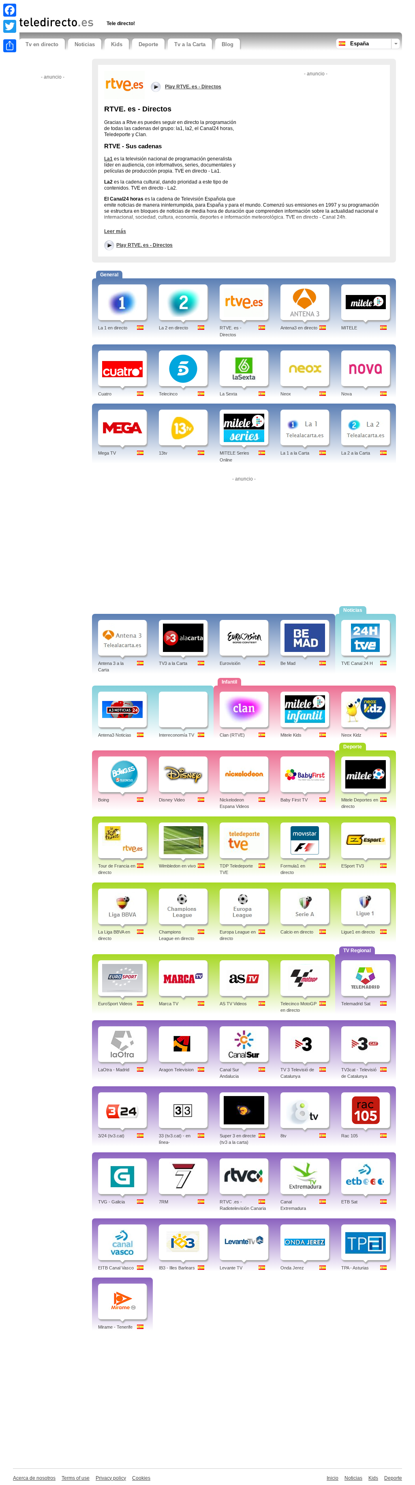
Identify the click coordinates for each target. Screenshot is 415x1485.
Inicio (332, 1478)
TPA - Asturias (355, 1267)
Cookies (141, 1478)
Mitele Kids (291, 735)
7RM (163, 1201)
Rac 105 (349, 1135)
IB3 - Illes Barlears (177, 1267)
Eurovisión (230, 663)
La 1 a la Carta (294, 453)
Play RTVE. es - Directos (144, 245)
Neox (285, 393)
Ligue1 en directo (358, 931)
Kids (116, 44)
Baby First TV (294, 799)
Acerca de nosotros (34, 1478)
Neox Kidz (351, 735)
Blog (227, 44)
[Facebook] (10, 10)
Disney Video (172, 799)
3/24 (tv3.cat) (111, 1135)
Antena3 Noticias (114, 735)
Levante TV (231, 1267)
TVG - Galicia (111, 1201)
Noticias (85, 44)
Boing (103, 799)
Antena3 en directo (298, 327)
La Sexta (228, 393)
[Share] (10, 46)
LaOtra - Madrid (113, 1069)
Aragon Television (176, 1069)
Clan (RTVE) (232, 735)
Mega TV (107, 453)
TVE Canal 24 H (357, 663)
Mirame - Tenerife (115, 1327)
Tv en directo (42, 44)
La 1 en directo (112, 327)
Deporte (148, 44)
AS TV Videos (233, 1003)
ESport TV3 (352, 865)
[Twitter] (10, 26)
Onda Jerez (292, 1267)
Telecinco (168, 393)
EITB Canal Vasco (116, 1267)
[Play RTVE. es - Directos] (124, 85)
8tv (283, 1135)
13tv (163, 453)
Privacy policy (111, 1478)
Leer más (115, 231)
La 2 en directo (173, 327)
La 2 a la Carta (355, 453)
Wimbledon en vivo (177, 865)
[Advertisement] (114, 7)
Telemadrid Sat (355, 1003)
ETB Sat (349, 1201)
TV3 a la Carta (173, 663)
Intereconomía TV (176, 735)
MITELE (349, 327)
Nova (346, 393)
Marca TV (168, 1003)
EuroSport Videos (115, 1003)
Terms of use (76, 1478)
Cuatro (104, 393)
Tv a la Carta (189, 44)
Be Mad (287, 663)
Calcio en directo (296, 931)
